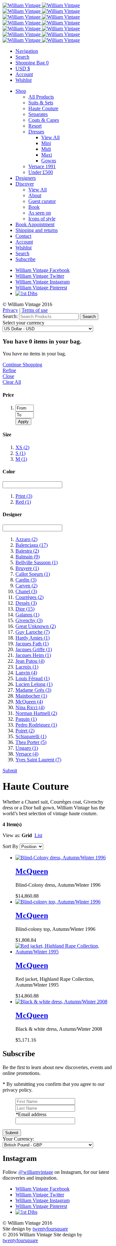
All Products (41, 97)
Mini (46, 143)
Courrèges (29, 597)
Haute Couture (43, 108)
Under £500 (40, 172)
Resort (35, 126)
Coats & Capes (43, 120)
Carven (26, 585)
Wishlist (23, 247)
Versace (26, 754)
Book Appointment (34, 224)
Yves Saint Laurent (38, 759)
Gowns (48, 160)
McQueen (29, 701)
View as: (11, 835)
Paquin (26, 719)
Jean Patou (29, 661)
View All (50, 137)
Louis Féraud (32, 678)
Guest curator (42, 201)
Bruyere (27, 568)
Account (24, 242)
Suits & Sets (40, 102)
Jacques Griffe (33, 649)
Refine (9, 370)
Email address (30, 1114)
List (38, 835)
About (34, 195)
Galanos (27, 614)
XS (22, 447)
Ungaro (26, 748)
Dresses (36, 131)
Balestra (27, 551)
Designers (25, 178)
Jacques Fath (32, 643)
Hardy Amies (32, 638)
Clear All (12, 382)
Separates (38, 114)
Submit (10, 770)
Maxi (46, 155)
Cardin (25, 580)
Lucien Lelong (34, 684)
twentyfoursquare (50, 1229)
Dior (24, 609)
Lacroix (26, 667)
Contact (23, 236)
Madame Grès (33, 690)
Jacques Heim (33, 655)
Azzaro (26, 539)
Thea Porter (30, 742)
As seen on (39, 213)
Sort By (10, 846)
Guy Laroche (32, 632)
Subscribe (25, 259)
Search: (10, 316)
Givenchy (29, 620)
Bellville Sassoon (36, 562)
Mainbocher (31, 696)
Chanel (26, 591)
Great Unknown (35, 626)
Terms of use (35, 310)
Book (34, 207)
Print (23, 496)
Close (8, 376)
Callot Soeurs (32, 574)
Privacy (10, 310)
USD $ (22, 68)
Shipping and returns (36, 230)
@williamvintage (35, 1172)
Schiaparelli (30, 736)
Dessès (26, 603)
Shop (20, 91)
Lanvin (26, 672)
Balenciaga (31, 545)
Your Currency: (18, 1139)
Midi (46, 149)
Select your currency (23, 322)
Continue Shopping (22, 364)
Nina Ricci (29, 707)
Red (23, 502)
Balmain (27, 556)
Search (22, 253)
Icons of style (41, 218)
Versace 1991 (42, 166)
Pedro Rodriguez (36, 725)
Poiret (24, 730)
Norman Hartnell (36, 713)
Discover (24, 184)
